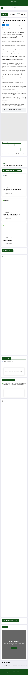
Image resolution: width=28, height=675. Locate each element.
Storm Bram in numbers (9, 392)
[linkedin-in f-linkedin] (16, 4)
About (10, 671)
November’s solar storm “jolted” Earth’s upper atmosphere (12, 240)
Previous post (5, 158)
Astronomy (5, 153)
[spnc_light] (26, 8)
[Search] (24, 8)
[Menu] (2, 8)
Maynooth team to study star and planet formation (12, 190)
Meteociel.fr (22, 32)
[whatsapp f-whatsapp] (17, 4)
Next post (4, 163)
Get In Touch (14, 647)
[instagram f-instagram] (13, 4)
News (3, 25)
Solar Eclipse (18, 153)
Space (7, 25)
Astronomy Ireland (10, 153)
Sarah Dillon (14, 25)
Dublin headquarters (6, 59)
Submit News (19, 671)
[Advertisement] (14, 127)
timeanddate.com (15, 80)
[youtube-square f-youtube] (14, 4)
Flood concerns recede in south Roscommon (13, 165)
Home (6, 671)
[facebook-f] (10, 4)
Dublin (15, 153)
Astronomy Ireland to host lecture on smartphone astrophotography (11, 215)
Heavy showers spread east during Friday (12, 160)
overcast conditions (13, 56)
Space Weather (23, 153)
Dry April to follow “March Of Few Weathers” (12, 109)
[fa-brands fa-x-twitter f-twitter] (11, 4)
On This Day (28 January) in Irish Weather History (13, 371)
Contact (14, 671)
